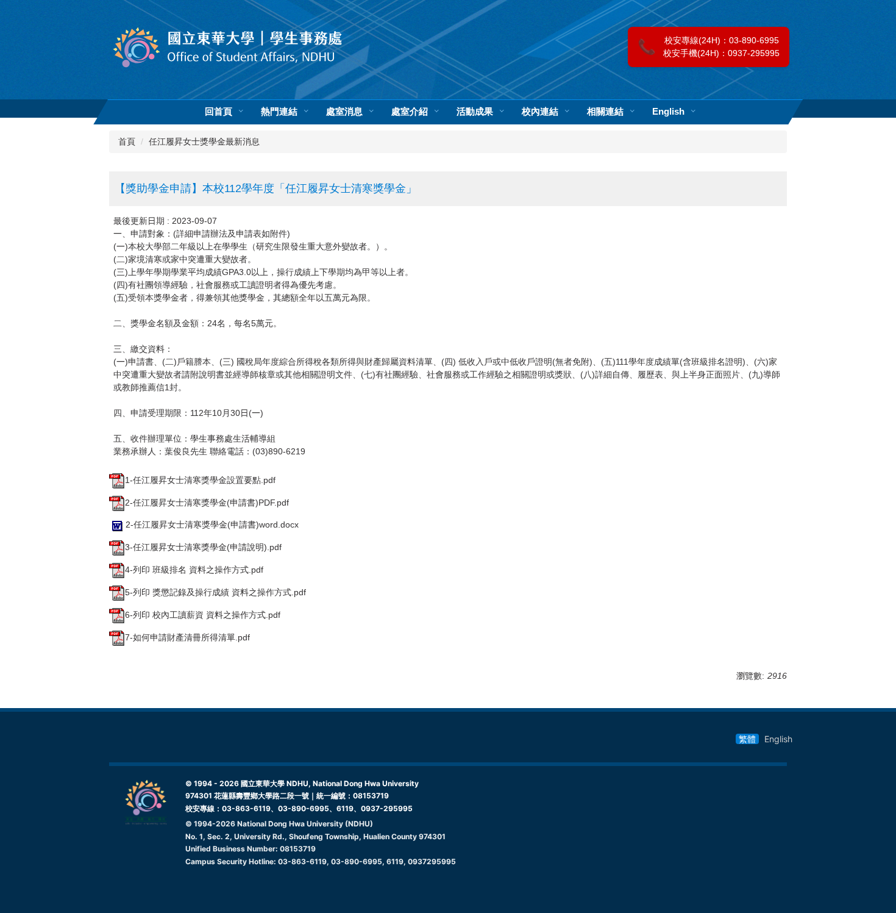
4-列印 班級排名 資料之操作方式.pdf (194, 570)
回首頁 (218, 112)
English (668, 112)
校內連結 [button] (540, 112)
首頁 (126, 141)
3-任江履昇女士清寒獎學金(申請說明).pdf (203, 547)
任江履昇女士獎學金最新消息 (204, 141)
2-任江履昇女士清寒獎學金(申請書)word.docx (212, 524)
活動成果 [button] (475, 112)
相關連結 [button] (605, 112)
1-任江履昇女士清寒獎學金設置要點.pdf (200, 480)
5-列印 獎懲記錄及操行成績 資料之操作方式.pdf (215, 592)
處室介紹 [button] (409, 112)
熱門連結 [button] (279, 112)
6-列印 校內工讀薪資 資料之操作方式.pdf (202, 615)
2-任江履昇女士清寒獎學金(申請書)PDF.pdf (207, 502)
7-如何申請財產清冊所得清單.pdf (187, 637)
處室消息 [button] (344, 112)
